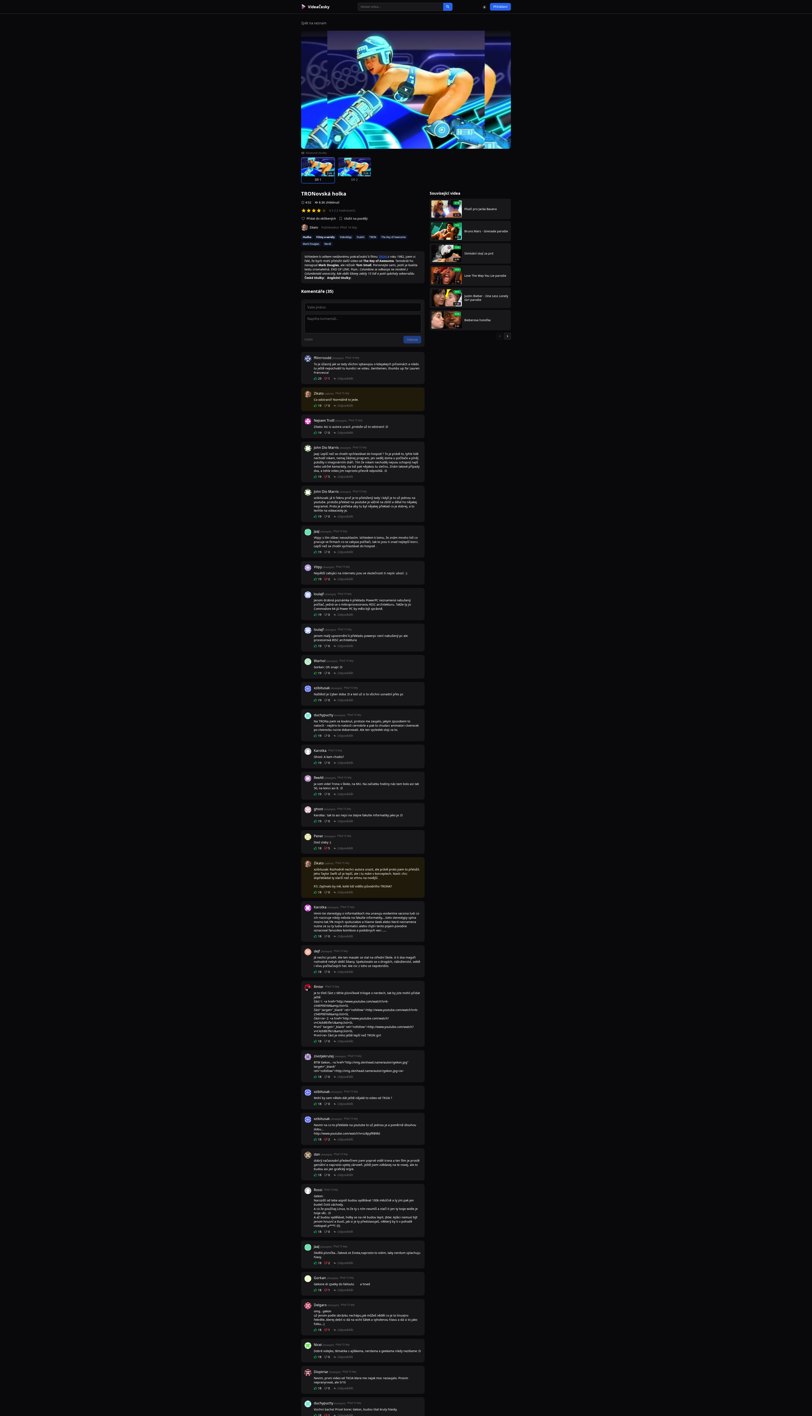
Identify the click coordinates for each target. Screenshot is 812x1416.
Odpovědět (345, 378)
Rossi (318, 1189)
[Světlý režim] (484, 7)
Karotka (320, 750)
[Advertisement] (277, 77)
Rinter (319, 986)
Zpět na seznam (313, 23)
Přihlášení (500, 7)
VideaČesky (318, 6)
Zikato (319, 393)
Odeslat (412, 339)
